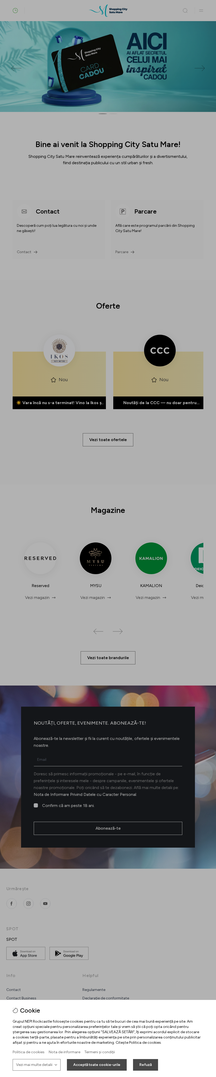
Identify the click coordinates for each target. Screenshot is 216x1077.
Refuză (145, 1064)
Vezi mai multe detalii (34, 1064)
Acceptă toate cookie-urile (96, 1064)
